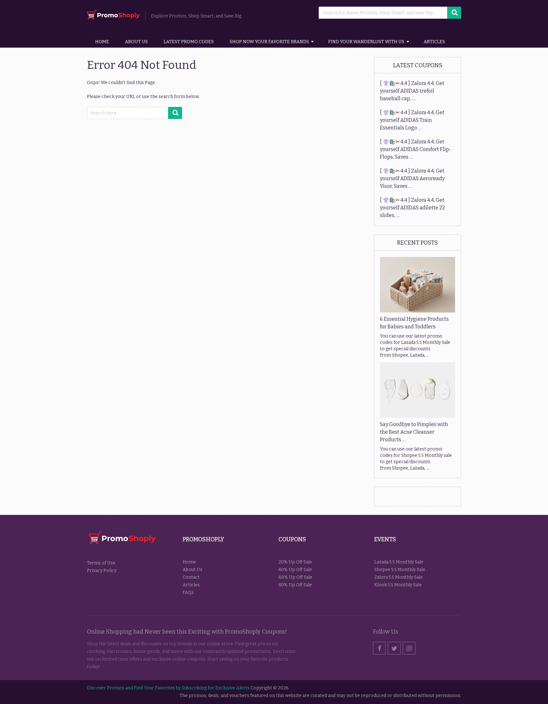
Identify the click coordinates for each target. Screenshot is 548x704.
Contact (191, 577)
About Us (136, 41)
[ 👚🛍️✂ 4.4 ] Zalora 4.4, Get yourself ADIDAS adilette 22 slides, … (412, 207)
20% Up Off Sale (295, 562)
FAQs (188, 592)
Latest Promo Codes (189, 41)
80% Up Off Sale (295, 585)
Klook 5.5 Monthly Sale (398, 585)
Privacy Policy (101, 570)
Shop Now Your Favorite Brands (269, 41)
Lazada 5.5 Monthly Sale (398, 562)
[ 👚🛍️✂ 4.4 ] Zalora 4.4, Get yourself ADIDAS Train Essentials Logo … (412, 120)
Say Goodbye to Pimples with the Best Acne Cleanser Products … (414, 432)
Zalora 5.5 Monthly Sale (398, 577)
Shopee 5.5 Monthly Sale (399, 569)
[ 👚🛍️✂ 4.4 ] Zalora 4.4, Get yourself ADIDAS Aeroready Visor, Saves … (412, 178)
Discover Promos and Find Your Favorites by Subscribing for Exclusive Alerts (168, 688)
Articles (434, 41)
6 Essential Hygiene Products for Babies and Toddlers (414, 323)
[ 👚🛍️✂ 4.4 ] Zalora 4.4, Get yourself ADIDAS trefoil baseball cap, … (412, 91)
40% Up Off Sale (295, 569)
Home (102, 41)
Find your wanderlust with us (366, 41)
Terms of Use (101, 563)
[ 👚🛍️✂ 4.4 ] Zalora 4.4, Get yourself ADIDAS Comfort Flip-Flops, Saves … (415, 149)
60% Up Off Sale (295, 577)
